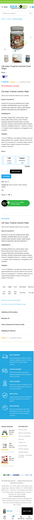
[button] (3, 37)
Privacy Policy (22, 429)
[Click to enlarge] (5, 49)
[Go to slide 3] (18, 50)
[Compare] (2, 190)
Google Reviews (23, 452)
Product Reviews (23, 449)
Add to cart (16, 171)
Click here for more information (10, 300)
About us (21, 439)
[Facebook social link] (7, 194)
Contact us (21, 442)
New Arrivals (13, 185)
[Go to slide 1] (15, 50)
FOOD (9, 19)
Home (3, 19)
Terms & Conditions (24, 436)
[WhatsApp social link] (11, 194)
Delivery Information (24, 433)
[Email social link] (9, 194)
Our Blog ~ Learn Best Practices (25, 456)
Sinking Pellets (17, 19)
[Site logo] (19, 7)
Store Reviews (22, 445)
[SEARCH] (31, 13)
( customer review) (25, 82)
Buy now (6, 176)
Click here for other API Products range (13, 304)
